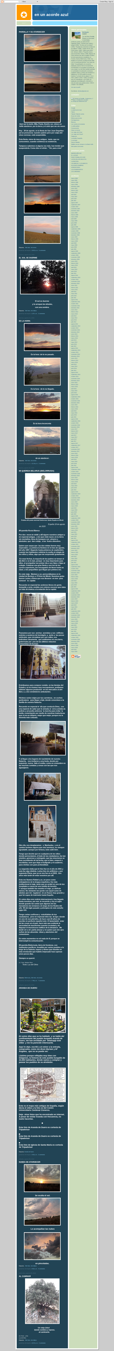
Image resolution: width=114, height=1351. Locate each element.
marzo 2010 (74, 265)
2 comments (41, 313)
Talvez (73, 112)
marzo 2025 (74, 623)
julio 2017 (73, 441)
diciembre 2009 (75, 259)
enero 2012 (74, 309)
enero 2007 (74, 188)
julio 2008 (73, 225)
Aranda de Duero (29, 1151)
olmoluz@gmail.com (83, 91)
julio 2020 (73, 514)
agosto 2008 (74, 227)
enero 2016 (74, 404)
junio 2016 (74, 415)
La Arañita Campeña (76, 138)
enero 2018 (74, 453)
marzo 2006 (74, 184)
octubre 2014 (74, 376)
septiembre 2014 (75, 374)
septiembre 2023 (75, 591)
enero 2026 (74, 643)
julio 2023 (73, 586)
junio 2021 (74, 536)
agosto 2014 (74, 372)
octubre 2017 (74, 447)
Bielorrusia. (28, 977)
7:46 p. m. (34, 980)
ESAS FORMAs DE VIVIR (78, 157)
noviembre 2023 (75, 595)
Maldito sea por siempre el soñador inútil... (82, 144)
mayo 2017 (74, 437)
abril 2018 (73, 459)
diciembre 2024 (75, 617)
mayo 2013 (74, 342)
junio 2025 (74, 629)
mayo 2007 (74, 196)
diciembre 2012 (75, 332)
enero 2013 (74, 334)
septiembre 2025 (75, 635)
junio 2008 (74, 223)
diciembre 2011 (75, 307)
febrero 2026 (74, 645)
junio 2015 (74, 392)
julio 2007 (73, 200)
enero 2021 (74, 526)
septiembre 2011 (75, 301)
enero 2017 (74, 429)
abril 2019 (73, 483)
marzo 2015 (74, 386)
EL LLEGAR (74, 155)
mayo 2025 (74, 627)
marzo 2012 (74, 314)
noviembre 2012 (75, 330)
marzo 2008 (74, 216)
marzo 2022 (74, 554)
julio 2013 (73, 346)
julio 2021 (73, 538)
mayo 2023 (74, 582)
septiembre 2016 (75, 421)
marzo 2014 (74, 362)
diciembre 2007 (75, 210)
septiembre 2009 (75, 253)
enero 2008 (74, 212)
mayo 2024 (74, 607)
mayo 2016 (74, 413)
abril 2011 (73, 291)
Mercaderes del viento (77, 146)
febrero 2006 (74, 182)
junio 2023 (74, 584)
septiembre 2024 (75, 611)
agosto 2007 (74, 202)
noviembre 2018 (75, 473)
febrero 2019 (74, 479)
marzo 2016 (74, 409)
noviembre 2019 (75, 497)
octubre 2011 (74, 303)
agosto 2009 (74, 251)
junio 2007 (74, 198)
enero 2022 (74, 550)
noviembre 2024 (75, 615)
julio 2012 (73, 322)
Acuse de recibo (75, 116)
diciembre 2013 (75, 356)
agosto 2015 (74, 394)
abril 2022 (73, 556)
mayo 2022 (74, 558)
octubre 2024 (74, 613)
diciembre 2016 (75, 427)
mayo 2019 (74, 485)
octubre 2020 (74, 520)
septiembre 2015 (75, 396)
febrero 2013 (74, 336)
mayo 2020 (74, 510)
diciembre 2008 (75, 235)
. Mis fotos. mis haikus (31, 310)
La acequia (74, 140)
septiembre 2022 (75, 566)
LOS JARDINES (75, 171)
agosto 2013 (74, 348)
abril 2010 (73, 267)
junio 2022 (74, 560)
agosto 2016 (74, 419)
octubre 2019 (74, 495)
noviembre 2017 (75, 449)
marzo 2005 (74, 178)
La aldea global (75, 126)
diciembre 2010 (75, 283)
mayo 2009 (74, 245)
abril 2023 (73, 580)
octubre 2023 (74, 593)
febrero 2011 (74, 287)
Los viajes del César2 (77, 134)
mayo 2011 (74, 293)
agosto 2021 (74, 540)
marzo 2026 (74, 647)
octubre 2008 (74, 231)
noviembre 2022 (75, 570)
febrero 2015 (74, 384)
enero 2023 (74, 574)
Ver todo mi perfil (75, 87)
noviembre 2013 (75, 354)
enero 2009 (74, 237)
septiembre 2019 (75, 493)
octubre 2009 (74, 255)
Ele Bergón (85, 32)
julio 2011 (73, 297)
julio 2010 (73, 273)
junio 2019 (74, 487)
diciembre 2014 (75, 380)
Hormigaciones (75, 120)
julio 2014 (73, 370)
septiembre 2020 (75, 518)
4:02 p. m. (34, 1154)
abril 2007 (73, 194)
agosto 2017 (74, 443)
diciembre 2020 (75, 524)
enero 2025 (74, 619)
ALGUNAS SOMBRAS (77, 165)
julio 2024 (73, 609)
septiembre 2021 (75, 542)
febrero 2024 (74, 601)
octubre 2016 (74, 423)
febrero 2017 (74, 431)
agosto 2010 (74, 275)
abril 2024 (73, 605)
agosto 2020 (74, 516)
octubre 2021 (74, 544)
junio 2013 (74, 344)
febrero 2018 (74, 455)
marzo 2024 (74, 603)
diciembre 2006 (75, 186)
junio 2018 (74, 463)
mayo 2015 (74, 390)
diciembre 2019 (75, 500)
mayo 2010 (74, 269)
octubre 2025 (74, 637)
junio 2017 (74, 439)
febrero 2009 (74, 239)
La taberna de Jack (76, 110)
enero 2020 (74, 502)
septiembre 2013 (75, 350)
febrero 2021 (74, 528)
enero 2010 (74, 261)
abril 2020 (73, 508)
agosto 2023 (74, 588)
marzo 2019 (74, 481)
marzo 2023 (74, 578)
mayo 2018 (74, 461)
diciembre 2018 (75, 475)
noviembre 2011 (75, 305)
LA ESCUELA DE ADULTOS (78, 159)
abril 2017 (73, 435)
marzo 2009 (74, 241)
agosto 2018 (74, 467)
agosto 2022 (74, 564)
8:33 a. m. (34, 1268)
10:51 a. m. (35, 250)
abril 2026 (73, 649)
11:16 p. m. (35, 463)
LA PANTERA (74, 161)
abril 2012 (73, 316)
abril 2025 (73, 625)
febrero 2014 (74, 360)
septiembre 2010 (75, 277)
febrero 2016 (74, 407)
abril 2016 (73, 411)
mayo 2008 (74, 220)
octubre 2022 (74, 568)
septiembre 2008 (75, 229)
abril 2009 (73, 243)
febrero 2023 (74, 576)
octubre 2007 (74, 206)
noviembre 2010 (75, 281)
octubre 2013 (74, 352)
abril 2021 (73, 532)
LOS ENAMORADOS (77, 169)
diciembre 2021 (75, 548)
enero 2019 (74, 477)
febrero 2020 (74, 504)
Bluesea (73, 122)
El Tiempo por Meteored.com (79, 101)
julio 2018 (73, 465)
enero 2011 (74, 285)
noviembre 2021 (75, 546)
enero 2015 (74, 382)
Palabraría (74, 136)
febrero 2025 (74, 621)
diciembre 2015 (75, 402)
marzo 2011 (74, 289)
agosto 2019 (74, 491)
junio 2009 (74, 247)
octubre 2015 (74, 398)
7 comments (41, 980)
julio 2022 (73, 562)
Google (73, 108)
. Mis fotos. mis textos (30, 247)
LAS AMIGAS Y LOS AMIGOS (79, 163)
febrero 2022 (74, 552)
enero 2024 (74, 599)
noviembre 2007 (75, 208)
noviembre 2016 (75, 425)
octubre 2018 (74, 471)
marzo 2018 (74, 457)
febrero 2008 (74, 214)
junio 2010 (74, 271)
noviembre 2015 (75, 400)
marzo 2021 (74, 530)
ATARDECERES (75, 167)
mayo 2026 (74, 651)
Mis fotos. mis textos (36, 977)
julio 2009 (73, 249)
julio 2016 (73, 417)
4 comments (41, 1268)
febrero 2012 (74, 311)
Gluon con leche (75, 130)
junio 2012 (74, 320)
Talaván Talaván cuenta (77, 114)
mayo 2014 (74, 366)
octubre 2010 (74, 279)
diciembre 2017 (75, 451)
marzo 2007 (74, 192)
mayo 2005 (74, 180)
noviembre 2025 (75, 639)
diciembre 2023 (75, 597)
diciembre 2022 (75, 572)
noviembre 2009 (75, 257)
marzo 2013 (74, 338)
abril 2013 (73, 340)
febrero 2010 (74, 263)
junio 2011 (74, 295)
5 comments (42, 250)
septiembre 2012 (75, 326)
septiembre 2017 (75, 445)
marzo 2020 (74, 506)
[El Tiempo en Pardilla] (83, 100)
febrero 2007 (74, 190)
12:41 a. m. (35, 1343)
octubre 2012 (74, 328)
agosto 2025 (74, 633)
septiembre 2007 (75, 204)
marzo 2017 (74, 433)
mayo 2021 (74, 534)
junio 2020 (74, 512)
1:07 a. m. (34, 313)
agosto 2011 (74, 299)
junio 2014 (74, 368)
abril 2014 (73, 364)
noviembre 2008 (75, 233)
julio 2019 (73, 489)
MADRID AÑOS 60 (76, 153)
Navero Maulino (75, 142)
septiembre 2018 (75, 469)
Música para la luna (76, 118)
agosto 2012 (74, 324)
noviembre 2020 (75, 522)
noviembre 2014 (75, 378)
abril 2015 (73, 388)
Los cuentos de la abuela (78, 124)
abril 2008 (73, 218)
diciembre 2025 (75, 641)
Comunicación (75, 128)
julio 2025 (73, 631)
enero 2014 (74, 358)
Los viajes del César (76, 132)
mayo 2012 (74, 318)
